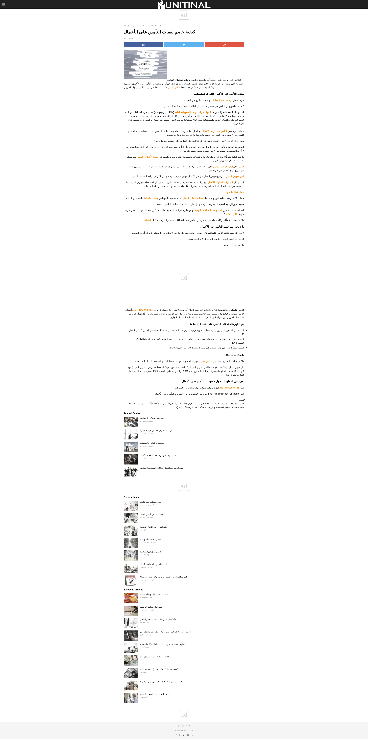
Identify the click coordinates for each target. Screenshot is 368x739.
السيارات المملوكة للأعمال (220, 182)
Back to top (184, 726)
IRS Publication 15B (229, 387)
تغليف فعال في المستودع (150, 552)
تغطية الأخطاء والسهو (148, 156)
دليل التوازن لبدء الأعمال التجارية (153, 527)
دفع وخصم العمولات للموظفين (152, 418)
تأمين (235, 176)
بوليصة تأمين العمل (223, 100)
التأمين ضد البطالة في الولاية (208, 210)
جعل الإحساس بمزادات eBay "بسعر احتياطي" (159, 669)
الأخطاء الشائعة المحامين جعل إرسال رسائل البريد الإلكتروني (165, 632)
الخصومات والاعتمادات (153, 26)
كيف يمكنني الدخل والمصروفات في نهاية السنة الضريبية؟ (163, 577)
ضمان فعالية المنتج (235, 192)
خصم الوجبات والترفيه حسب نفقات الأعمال (158, 455)
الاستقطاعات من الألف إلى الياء (134, 26)
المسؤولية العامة (183, 112)
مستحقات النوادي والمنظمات (152, 443)
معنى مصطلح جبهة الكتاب (151, 502)
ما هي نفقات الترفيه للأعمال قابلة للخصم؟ (157, 430)
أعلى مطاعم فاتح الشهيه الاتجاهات (154, 594)
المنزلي (147, 220)
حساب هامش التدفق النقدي (151, 514)
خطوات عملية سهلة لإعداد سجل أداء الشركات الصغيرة (162, 644)
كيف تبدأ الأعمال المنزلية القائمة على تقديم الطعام (160, 619)
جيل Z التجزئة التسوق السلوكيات (153, 564)
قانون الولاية (231, 214)
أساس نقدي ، (206, 361)
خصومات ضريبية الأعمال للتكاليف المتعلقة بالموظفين (162, 468)
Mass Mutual (144, 310)
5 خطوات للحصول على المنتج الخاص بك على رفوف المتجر (164, 682)
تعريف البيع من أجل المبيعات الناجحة (155, 694)
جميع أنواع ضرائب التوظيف (151, 607)
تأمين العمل (173, 87)
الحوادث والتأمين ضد (201, 112)
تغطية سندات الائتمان (193, 198)
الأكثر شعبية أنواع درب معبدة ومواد (154, 657)
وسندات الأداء (151, 198)
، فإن (134, 310)
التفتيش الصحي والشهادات (151, 539)
